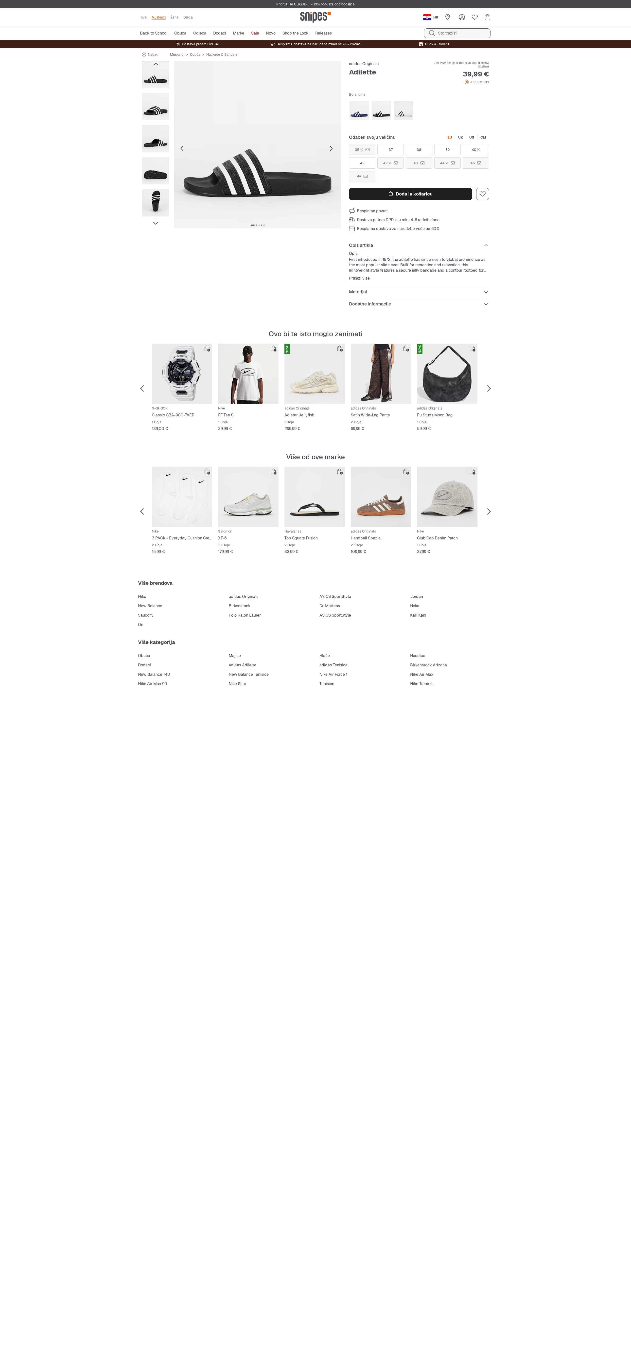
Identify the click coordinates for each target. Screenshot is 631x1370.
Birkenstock (239, 605)
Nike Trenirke (422, 683)
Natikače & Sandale (221, 54)
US (471, 137)
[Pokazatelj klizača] (252, 225)
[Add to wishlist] (483, 194)
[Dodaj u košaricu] (207, 349)
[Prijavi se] (461, 17)
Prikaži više (359, 278)
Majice (235, 655)
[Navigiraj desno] (155, 223)
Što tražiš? (447, 33)
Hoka (414, 605)
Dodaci (144, 665)
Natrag (153, 54)
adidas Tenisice (333, 665)
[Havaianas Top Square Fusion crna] (314, 497)
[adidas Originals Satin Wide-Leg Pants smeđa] (381, 374)
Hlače (324, 655)
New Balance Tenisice (249, 674)
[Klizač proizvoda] (155, 74)
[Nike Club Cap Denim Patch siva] (447, 497)
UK (460, 137)
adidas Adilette (242, 665)
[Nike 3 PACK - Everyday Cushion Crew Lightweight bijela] (182, 497)
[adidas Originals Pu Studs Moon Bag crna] (447, 374)
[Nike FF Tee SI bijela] (248, 374)
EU (449, 137)
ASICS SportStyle (335, 596)
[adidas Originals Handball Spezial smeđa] (381, 497)
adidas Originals (364, 63)
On (140, 624)
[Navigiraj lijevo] (155, 64)
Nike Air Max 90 (152, 683)
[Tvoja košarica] (487, 17)
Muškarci (177, 54)
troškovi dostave (483, 64)
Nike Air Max (421, 674)
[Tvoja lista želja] (474, 17)
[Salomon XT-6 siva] (248, 497)
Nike (142, 596)
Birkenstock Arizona (428, 665)
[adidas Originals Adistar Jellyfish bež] (314, 374)
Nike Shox (238, 683)
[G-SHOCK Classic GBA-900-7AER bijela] (182, 374)
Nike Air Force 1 (333, 674)
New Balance (150, 605)
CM (483, 137)
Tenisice (326, 683)
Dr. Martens (329, 605)
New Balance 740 (154, 674)
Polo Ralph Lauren (245, 615)
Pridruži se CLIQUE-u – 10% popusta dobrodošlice (315, 4)
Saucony (146, 615)
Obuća (195, 54)
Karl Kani (418, 615)
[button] (257, 144)
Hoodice (417, 655)
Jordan (416, 596)
